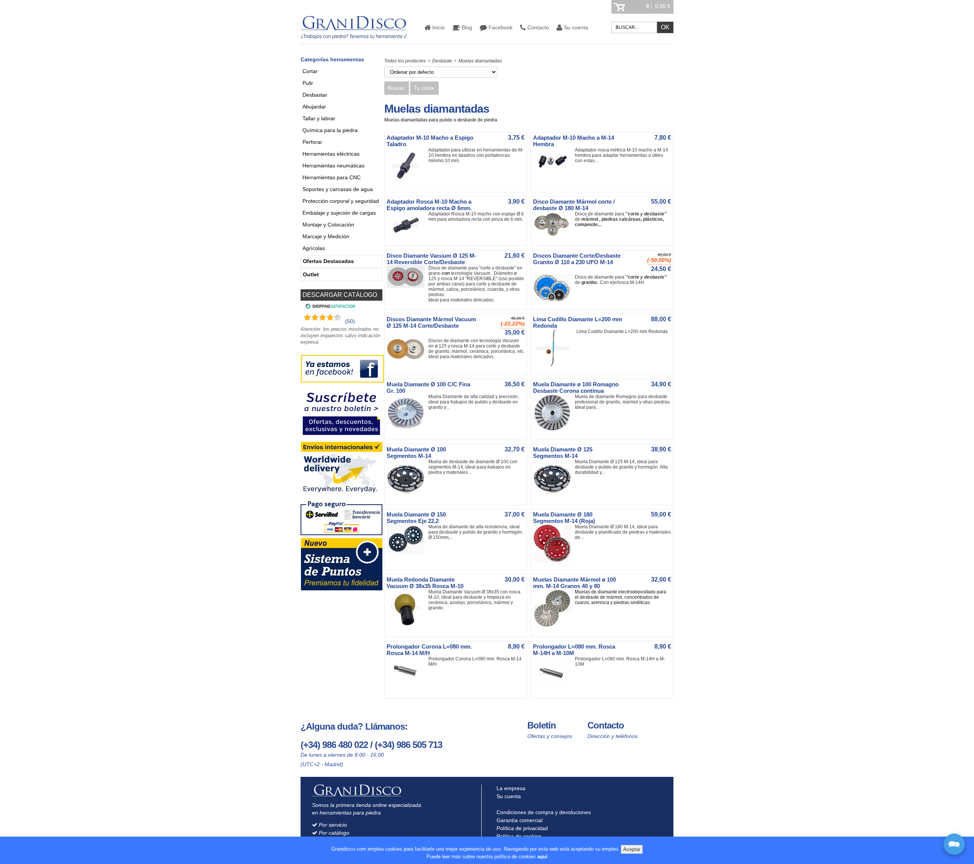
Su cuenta (575, 27)
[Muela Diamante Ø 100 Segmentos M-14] (407, 495)
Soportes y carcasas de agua (337, 189)
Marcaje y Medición (325, 236)
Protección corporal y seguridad (340, 201)
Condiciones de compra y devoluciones (543, 812)
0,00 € (662, 6)
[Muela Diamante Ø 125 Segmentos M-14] (554, 495)
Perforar (312, 142)
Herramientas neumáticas (333, 166)
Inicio (438, 27)
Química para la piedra (330, 130)
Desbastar (314, 95)
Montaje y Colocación (328, 225)
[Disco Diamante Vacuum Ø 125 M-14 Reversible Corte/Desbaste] (407, 286)
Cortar (310, 71)
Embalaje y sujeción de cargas (339, 213)
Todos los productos (405, 61)
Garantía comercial (519, 820)
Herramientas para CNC (331, 177)
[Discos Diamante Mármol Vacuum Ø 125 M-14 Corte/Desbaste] (407, 358)
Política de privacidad (521, 828)
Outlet (311, 274)
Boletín (541, 725)
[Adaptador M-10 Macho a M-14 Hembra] (554, 173)
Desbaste (442, 61)
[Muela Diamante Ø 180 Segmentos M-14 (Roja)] (554, 560)
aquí (542, 856)
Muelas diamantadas (480, 61)
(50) (350, 321)
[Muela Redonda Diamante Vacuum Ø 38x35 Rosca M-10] (407, 627)
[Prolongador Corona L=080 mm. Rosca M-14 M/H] (407, 682)
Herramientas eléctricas (331, 154)
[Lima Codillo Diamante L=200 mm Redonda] (554, 365)
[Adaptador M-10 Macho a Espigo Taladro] (407, 182)
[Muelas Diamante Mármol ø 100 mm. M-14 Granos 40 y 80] (554, 625)
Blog (466, 27)
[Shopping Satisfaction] (329, 307)
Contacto (537, 27)
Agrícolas (313, 248)
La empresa (510, 788)
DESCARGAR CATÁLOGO (339, 295)
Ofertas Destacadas (328, 261)
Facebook (499, 27)
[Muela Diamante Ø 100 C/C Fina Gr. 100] (407, 430)
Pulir (307, 83)
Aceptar (631, 849)
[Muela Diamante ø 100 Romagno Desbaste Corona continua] (554, 430)
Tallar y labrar (318, 118)
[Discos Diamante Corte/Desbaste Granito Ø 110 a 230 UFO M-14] (554, 300)
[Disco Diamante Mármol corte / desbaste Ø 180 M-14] (554, 235)
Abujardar (314, 107)
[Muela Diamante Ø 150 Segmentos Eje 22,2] (407, 552)
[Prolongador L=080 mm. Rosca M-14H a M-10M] (554, 689)
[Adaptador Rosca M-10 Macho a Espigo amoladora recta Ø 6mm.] (407, 236)
